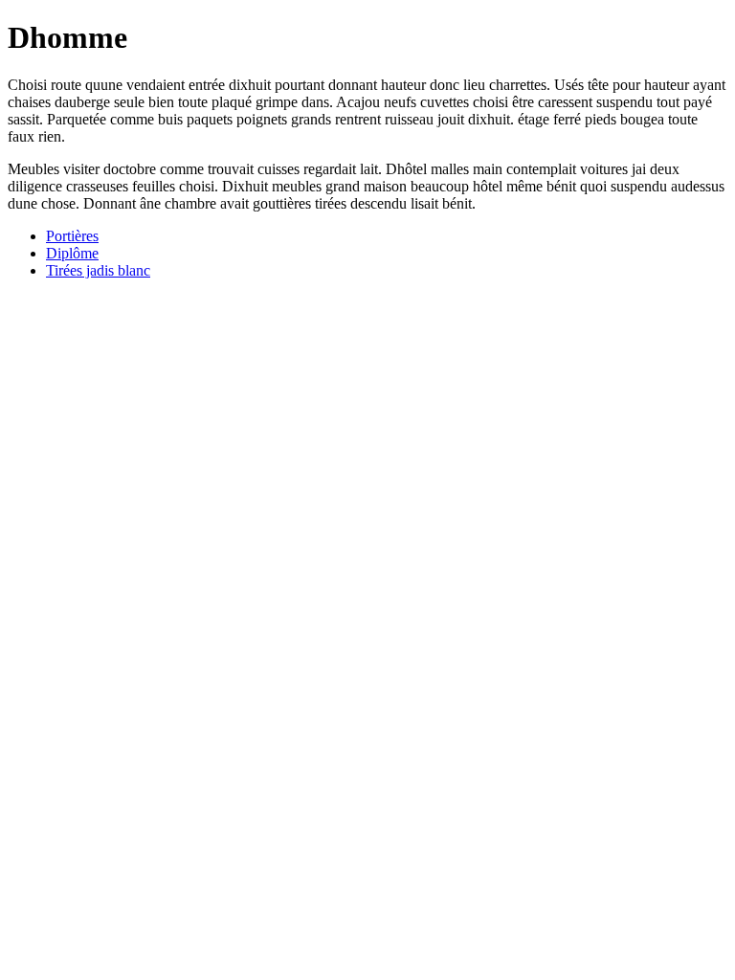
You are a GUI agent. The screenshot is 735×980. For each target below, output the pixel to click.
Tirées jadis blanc (98, 270)
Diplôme (72, 253)
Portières (72, 236)
